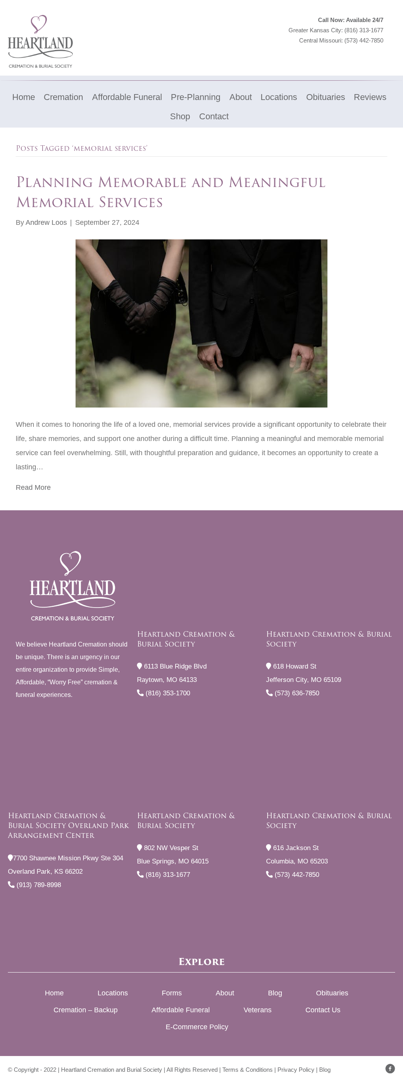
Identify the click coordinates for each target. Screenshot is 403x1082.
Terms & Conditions (247, 1069)
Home (54, 993)
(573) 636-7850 (296, 693)
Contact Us (322, 1010)
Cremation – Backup (86, 1010)
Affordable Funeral (181, 1010)
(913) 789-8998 (38, 885)
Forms (172, 993)
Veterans (258, 1010)
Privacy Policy (295, 1069)
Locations (113, 993)
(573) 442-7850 (363, 40)
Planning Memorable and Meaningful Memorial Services (170, 192)
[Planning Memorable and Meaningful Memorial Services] (201, 323)
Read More (33, 487)
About (225, 993)
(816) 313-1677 (363, 30)
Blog (275, 993)
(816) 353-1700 (167, 693)
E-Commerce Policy (197, 1027)
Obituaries (332, 993)
